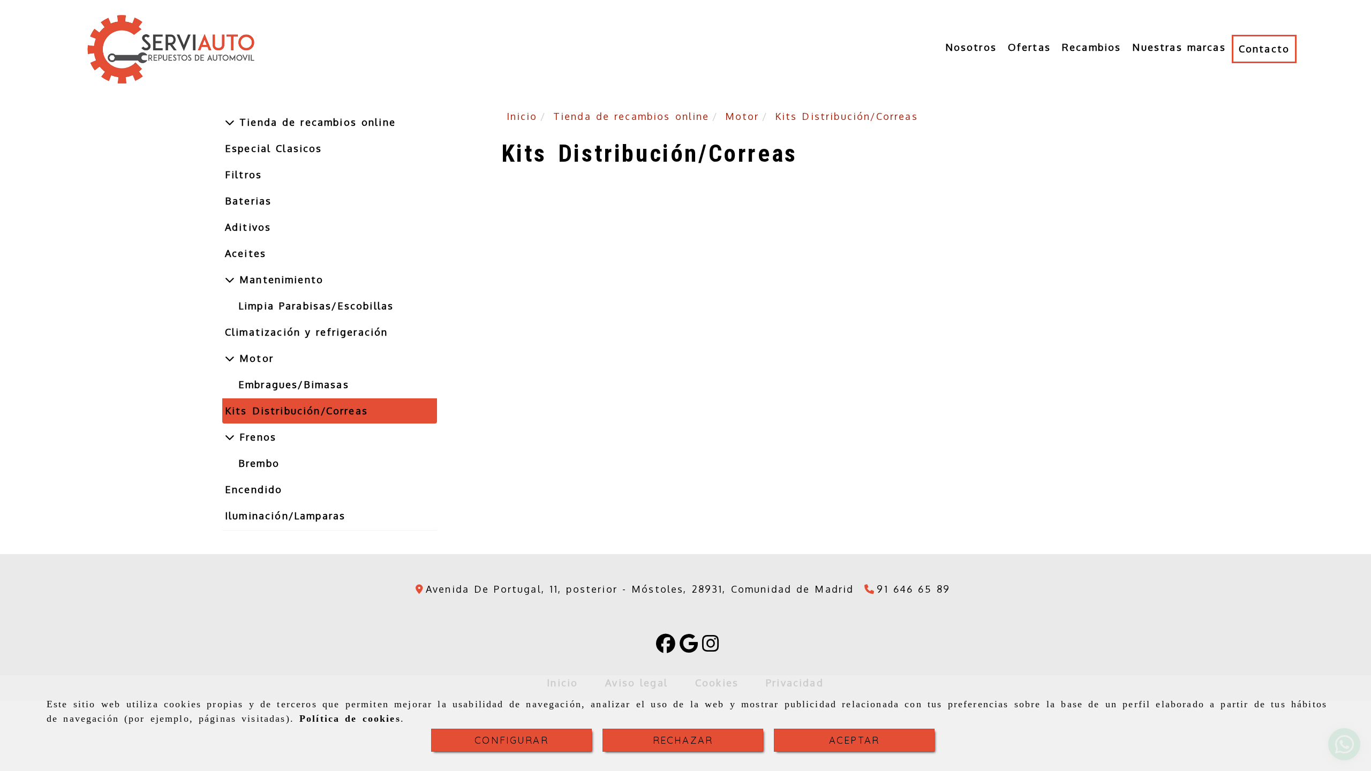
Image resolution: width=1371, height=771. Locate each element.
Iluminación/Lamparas (285, 515)
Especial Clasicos (273, 148)
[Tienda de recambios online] (230, 122)
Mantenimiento (279, 279)
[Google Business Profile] (689, 647)
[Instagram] (710, 647)
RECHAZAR (683, 740)
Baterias (248, 201)
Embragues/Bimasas (293, 384)
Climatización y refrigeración (306, 332)
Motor (254, 358)
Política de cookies (350, 718)
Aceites (245, 253)
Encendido (253, 489)
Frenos (255, 437)
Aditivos (248, 227)
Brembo (259, 463)
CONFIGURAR (511, 740)
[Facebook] (665, 647)
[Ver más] (230, 279)
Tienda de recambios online (315, 122)
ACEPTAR (854, 740)
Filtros (243, 174)
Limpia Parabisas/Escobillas (316, 306)
